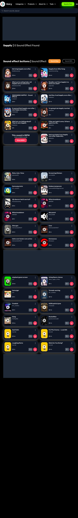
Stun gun (15, 225)
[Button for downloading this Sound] (35, 75)
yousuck (14, 99)
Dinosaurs (51, 241)
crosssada (51, 305)
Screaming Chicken (55, 173)
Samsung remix (17, 186)
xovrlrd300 (52, 175)
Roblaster (51, 97)
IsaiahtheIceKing (53, 71)
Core (50, 225)
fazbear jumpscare (55, 186)
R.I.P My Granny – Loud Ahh (58, 330)
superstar (51, 85)
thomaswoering (16, 201)
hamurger (15, 290)
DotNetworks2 (16, 71)
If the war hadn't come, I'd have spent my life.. (59, 122)
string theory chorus (56, 277)
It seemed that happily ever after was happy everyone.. (23, 109)
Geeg (14, 316)
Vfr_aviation (15, 188)
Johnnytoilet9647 (17, 227)
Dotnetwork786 (16, 85)
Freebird (15, 303)
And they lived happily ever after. (60, 95)
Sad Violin (15, 330)
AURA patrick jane (55, 303)
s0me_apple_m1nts (54, 279)
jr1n (13, 279)
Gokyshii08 (52, 214)
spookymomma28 (53, 318)
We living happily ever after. (21, 69)
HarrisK (14, 332)
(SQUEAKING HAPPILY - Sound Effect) (22, 96)
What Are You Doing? (56, 343)
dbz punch (52, 212)
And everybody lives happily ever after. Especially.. (58, 135)
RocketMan (52, 316)
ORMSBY (51, 201)
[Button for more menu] (35, 69)
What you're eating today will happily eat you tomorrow (22, 82)
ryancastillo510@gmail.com (56, 188)
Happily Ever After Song (57, 69)
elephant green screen (20, 277)
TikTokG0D (15, 112)
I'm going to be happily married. (59, 108)
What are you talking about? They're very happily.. (21, 122)
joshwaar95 (15, 175)
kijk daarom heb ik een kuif (21, 199)
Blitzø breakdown (54, 199)
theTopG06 (15, 318)
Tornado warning (54, 290)
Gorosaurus (53, 239)
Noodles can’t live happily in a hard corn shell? (59, 82)
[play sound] (8, 72)
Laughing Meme (17, 343)
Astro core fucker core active (22, 239)
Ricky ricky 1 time (18, 173)
